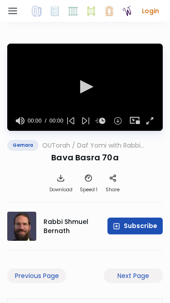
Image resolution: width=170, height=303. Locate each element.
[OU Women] (127, 11)
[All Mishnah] (55, 11)
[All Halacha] (73, 11)
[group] (20, 121)
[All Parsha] (91, 11)
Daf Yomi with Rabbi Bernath (109, 145)
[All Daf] (109, 11)
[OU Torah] (36, 11)
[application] (85, 87)
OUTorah (56, 145)
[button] (150, 10)
